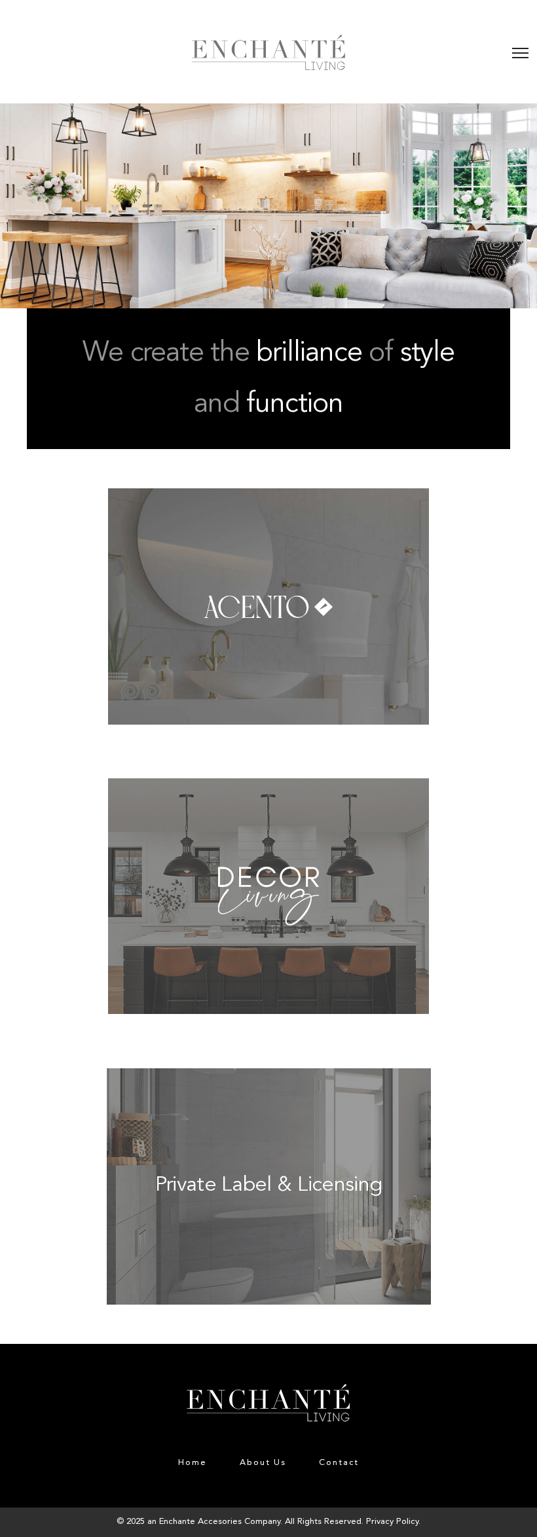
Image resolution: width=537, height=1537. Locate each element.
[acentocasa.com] (268, 497)
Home (192, 1462)
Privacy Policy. (393, 1521)
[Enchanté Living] (268, 52)
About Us (263, 1462)
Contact (338, 1462)
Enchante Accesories (200, 1521)
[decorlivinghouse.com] (268, 787)
